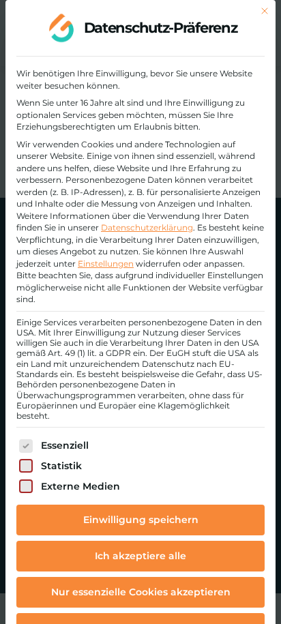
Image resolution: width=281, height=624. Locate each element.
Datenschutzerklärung (147, 227)
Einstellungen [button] (106, 263)
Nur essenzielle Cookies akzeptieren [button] (141, 592)
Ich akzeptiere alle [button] (140, 556)
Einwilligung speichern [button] (140, 520)
